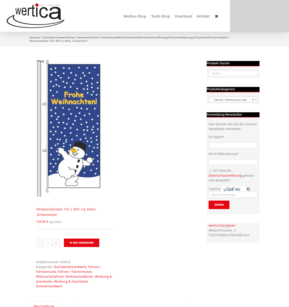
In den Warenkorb (82, 242)
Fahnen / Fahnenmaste (75, 271)
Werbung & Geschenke (71, 281)
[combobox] (233, 99)
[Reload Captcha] (248, 189)
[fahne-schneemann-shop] (68, 127)
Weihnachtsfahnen (50, 276)
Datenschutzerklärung (225, 175)
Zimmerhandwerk (49, 286)
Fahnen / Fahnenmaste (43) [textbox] (231, 99)
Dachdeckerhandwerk (70, 267)
